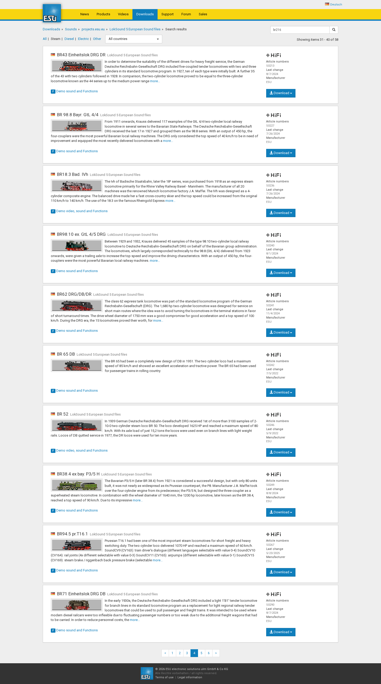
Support (167, 14)
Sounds (71, 29)
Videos (123, 14)
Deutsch (336, 4)
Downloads (145, 14)
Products (103, 14)
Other (97, 39)
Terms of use (164, 677)
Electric (83, 39)
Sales (203, 14)
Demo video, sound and (80, 211)
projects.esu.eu (93, 29)
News (84, 14)
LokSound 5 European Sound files (135, 29)
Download (281, 93)
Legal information (190, 677)
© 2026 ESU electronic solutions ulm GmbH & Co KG (191, 669)
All (45, 39)
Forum (186, 14)
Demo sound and (75, 91)
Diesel (69, 39)
